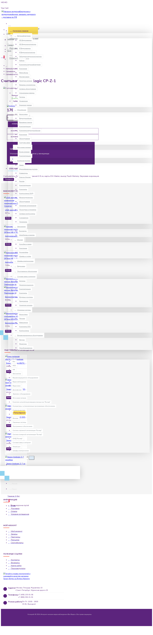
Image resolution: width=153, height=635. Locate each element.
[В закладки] (8, 221)
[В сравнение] (15, 221)
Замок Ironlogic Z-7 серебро (16, 463)
